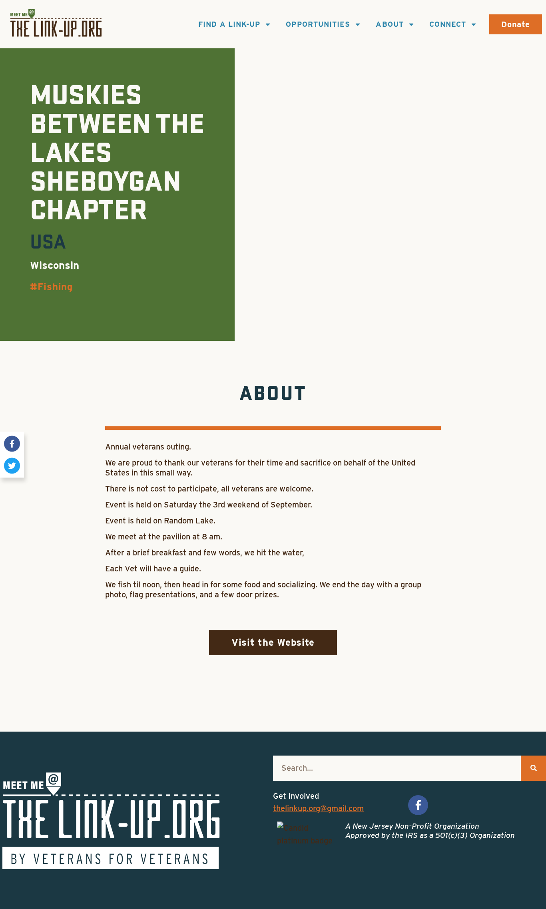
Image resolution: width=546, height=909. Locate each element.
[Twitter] (12, 465)
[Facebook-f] (12, 444)
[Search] (533, 768)
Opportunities (318, 24)
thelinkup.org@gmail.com (318, 808)
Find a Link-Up (229, 24)
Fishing (55, 286)
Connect (447, 24)
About (389, 24)
